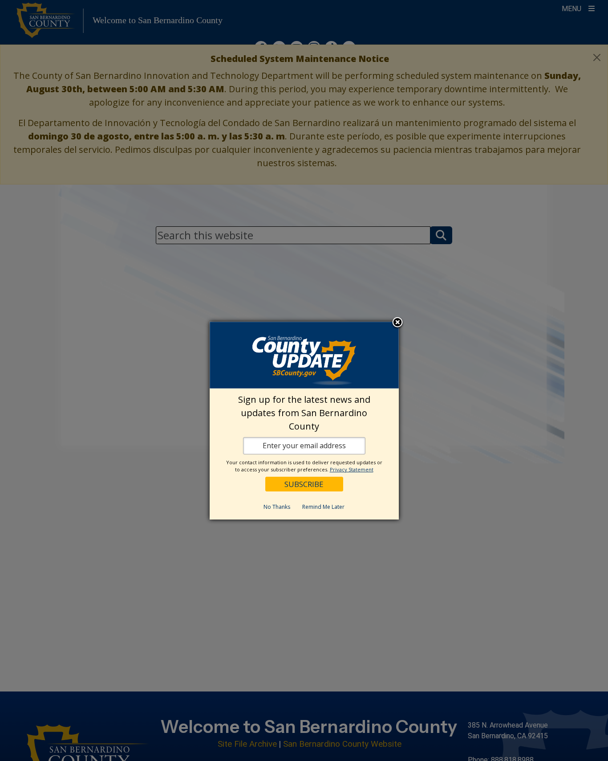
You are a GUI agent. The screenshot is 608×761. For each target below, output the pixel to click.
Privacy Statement (351, 469)
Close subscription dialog (397, 323)
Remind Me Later (323, 507)
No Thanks (276, 507)
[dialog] (304, 421)
